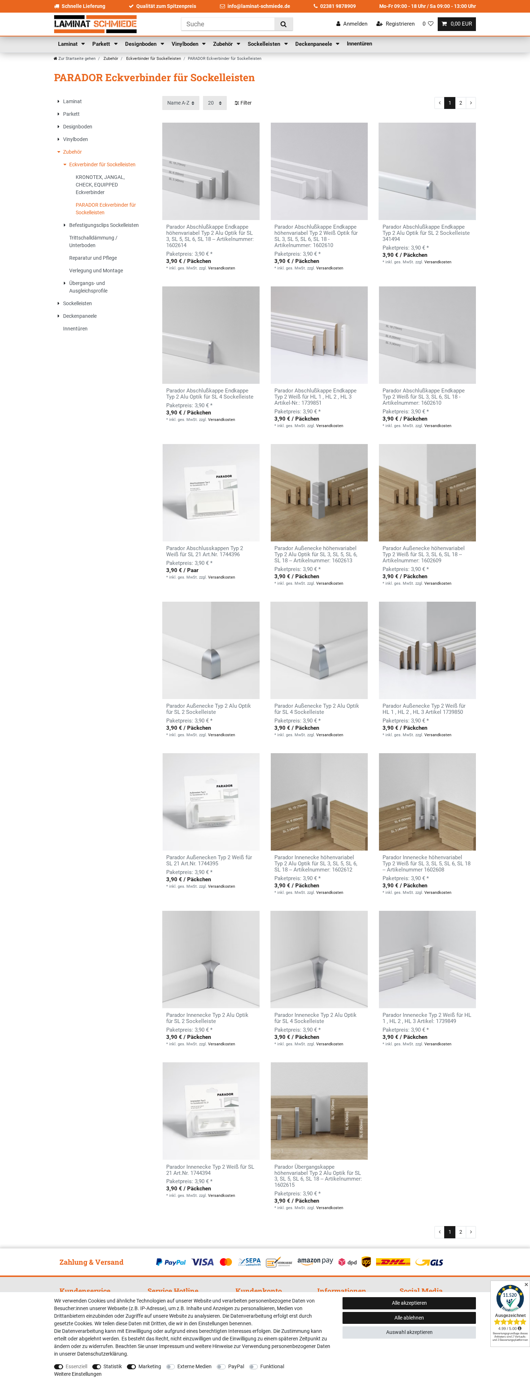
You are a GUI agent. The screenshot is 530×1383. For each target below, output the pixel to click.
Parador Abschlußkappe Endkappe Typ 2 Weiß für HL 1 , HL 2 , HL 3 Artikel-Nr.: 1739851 (315, 397)
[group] (319, 171)
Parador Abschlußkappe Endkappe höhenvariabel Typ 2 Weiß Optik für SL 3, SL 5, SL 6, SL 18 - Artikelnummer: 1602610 (316, 236)
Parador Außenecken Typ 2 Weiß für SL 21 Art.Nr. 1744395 (209, 861)
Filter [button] (246, 103)
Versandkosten (221, 268)
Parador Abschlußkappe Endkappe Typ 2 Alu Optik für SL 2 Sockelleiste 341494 (426, 233)
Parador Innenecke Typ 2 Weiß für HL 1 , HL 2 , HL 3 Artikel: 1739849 (427, 1018)
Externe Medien (194, 1366)
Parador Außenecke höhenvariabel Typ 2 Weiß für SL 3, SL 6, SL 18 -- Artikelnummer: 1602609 (424, 554)
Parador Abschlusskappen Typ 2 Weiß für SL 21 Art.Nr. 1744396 (204, 551)
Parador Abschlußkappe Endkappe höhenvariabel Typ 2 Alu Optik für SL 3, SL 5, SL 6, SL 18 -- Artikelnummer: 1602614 (210, 236)
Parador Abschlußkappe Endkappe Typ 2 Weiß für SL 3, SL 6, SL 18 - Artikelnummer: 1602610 (424, 397)
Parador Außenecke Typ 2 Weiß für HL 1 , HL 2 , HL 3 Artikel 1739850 (424, 709)
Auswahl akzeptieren (409, 1332)
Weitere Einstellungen (78, 1374)
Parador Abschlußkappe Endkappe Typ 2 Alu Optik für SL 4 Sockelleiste (209, 394)
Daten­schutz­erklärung (102, 1354)
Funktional (272, 1366)
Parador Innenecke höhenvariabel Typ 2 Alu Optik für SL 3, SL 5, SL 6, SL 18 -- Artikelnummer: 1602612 (315, 864)
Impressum (171, 1346)
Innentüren (359, 43)
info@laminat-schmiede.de (259, 6)
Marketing (149, 1366)
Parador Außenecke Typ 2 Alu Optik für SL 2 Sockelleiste (208, 709)
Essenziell (76, 1366)
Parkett (101, 44)
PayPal (236, 1366)
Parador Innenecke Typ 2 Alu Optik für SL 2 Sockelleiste (207, 1018)
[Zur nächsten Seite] (471, 103)
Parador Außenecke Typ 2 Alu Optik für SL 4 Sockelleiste (316, 709)
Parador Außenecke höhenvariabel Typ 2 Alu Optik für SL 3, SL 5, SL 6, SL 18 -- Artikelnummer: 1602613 (315, 554)
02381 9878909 (338, 6)
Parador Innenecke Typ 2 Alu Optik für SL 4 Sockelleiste (315, 1018)
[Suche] (283, 24)
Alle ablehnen (409, 1318)
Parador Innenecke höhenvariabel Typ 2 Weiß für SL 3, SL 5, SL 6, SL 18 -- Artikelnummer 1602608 (427, 864)
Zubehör (223, 44)
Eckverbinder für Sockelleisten (153, 58)
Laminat (68, 44)
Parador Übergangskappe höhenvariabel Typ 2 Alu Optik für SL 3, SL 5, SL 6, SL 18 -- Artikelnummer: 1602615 (318, 1176)
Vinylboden (186, 44)
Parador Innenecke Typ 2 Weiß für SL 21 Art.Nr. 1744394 (210, 1170)
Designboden (141, 44)
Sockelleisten (265, 44)
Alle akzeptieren (409, 1303)
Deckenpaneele (314, 44)
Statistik (112, 1366)
